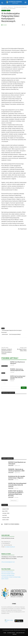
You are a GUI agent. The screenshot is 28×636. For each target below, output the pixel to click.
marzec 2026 (5, 519)
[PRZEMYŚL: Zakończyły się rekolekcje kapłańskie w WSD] (5, 371)
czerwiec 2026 (5, 513)
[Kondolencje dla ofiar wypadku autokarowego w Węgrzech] (4, 478)
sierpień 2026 (5, 509)
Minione (8, 10)
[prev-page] (2, 383)
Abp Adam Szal (4, 365)
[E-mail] (23, 341)
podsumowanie (5, 334)
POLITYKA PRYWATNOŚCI (7, 572)
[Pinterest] (14, 341)
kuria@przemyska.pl (10, 546)
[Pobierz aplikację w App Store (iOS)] (9, 620)
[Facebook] (7, 341)
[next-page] (5, 383)
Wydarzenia (4, 10)
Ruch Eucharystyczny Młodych (15, 334)
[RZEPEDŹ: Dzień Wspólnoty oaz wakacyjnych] (5, 364)
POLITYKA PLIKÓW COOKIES (8, 573)
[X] (10, 341)
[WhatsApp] (17, 341)
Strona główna (4, 7)
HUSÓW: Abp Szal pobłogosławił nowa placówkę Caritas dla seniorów (17, 378)
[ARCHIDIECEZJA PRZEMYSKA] (14, 2)
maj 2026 (4, 515)
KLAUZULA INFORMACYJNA (7, 575)
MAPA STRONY (4, 578)
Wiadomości (10, 7)
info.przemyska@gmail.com (8, 562)
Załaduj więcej (13, 500)
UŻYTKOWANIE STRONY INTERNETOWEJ (10, 577)
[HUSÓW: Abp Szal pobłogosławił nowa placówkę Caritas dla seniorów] (5, 378)
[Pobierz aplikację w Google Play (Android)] (19, 620)
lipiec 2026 (4, 511)
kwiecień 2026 (5, 517)
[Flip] (20, 341)
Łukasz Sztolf (10, 465)
